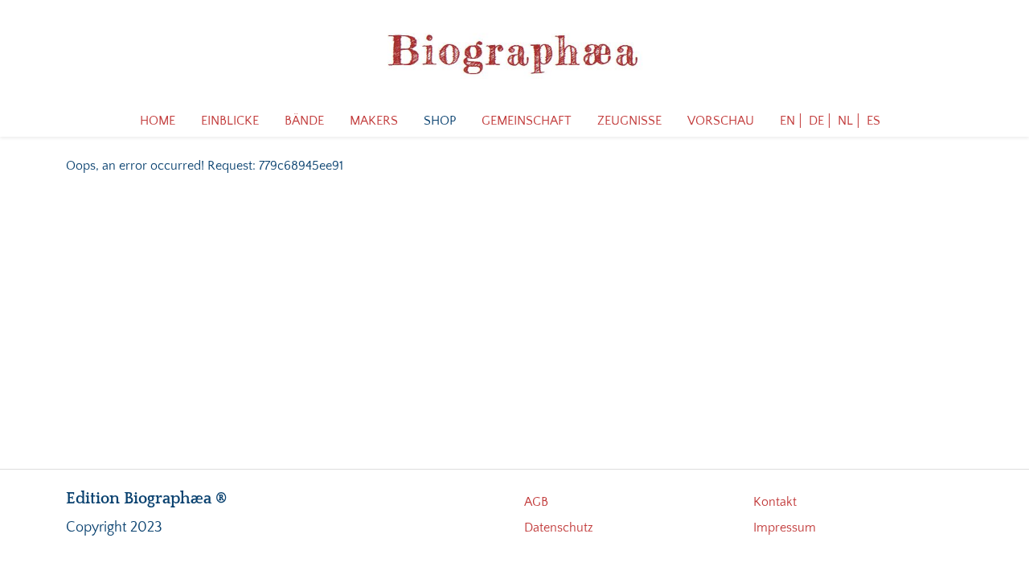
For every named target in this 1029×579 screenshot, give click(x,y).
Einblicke (230, 120)
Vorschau (720, 120)
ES (873, 120)
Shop (440, 120)
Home (157, 120)
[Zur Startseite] (514, 52)
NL (845, 120)
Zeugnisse (629, 120)
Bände (304, 120)
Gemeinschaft (527, 120)
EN (787, 120)
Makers (374, 120)
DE (816, 120)
